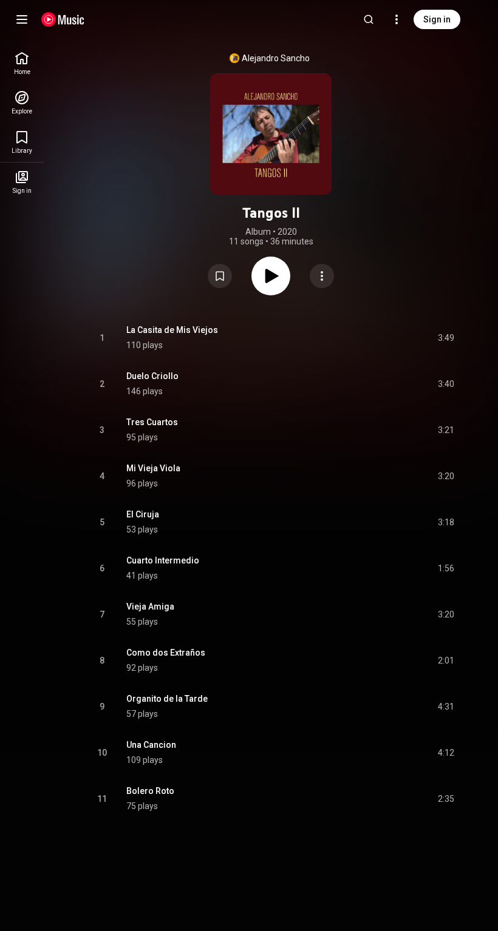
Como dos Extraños (165, 652)
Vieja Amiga (150, 606)
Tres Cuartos (152, 422)
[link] (22, 63)
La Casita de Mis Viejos (172, 330)
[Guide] (22, 19)
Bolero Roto (150, 791)
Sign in (437, 19)
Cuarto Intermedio (162, 560)
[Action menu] (322, 276)
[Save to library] (220, 276)
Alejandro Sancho (276, 58)
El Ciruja (142, 514)
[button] (220, 276)
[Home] (62, 19)
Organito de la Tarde (167, 699)
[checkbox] (445, 338)
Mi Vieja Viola (153, 468)
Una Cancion (151, 745)
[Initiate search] (368, 19)
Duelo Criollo (152, 376)
